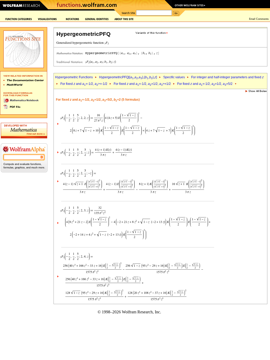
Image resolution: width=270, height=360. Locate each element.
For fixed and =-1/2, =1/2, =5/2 (205, 84)
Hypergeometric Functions (74, 77)
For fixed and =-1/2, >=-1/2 (83, 84)
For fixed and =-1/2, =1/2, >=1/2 (142, 84)
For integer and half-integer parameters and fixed (227, 77)
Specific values (174, 77)
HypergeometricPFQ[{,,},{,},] (128, 77)
